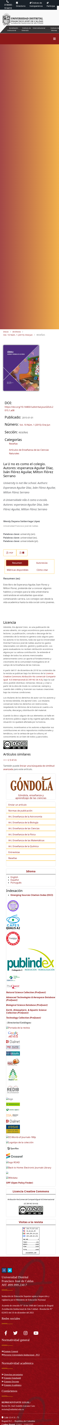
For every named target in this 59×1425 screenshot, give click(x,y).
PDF (11, 552)
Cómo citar (42, 569)
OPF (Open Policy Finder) (19, 1182)
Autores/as (42, 562)
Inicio (6, 331)
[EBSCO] (13, 978)
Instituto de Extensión (26, 29)
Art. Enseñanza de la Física (22, 834)
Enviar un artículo (17, 804)
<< (4, 760)
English (14, 877)
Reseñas (13, 443)
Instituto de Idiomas (55, 29)
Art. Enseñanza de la (19, 822)
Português (16, 882)
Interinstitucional (39, 28)
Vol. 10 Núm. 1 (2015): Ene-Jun (18, 334)
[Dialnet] (13, 1041)
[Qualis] (13, 921)
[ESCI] (13, 905)
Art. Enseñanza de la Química (23, 846)
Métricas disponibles (17, 569)
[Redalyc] (13, 938)
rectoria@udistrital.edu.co (13, 1409)
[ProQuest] (13, 986)
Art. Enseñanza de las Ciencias (24, 828)
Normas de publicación (20, 810)
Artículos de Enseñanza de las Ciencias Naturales (29, 451)
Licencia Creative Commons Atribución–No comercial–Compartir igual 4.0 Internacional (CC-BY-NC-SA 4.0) (29, 676)
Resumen (17, 562)
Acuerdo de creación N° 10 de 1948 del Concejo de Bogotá (27, 1305)
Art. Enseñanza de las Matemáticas (26, 840)
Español (15, 879)
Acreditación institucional (12, 29)
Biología (34, 822)
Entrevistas (14, 852)
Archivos (16, 331)
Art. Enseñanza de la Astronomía (25, 816)
